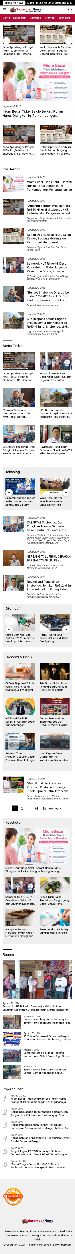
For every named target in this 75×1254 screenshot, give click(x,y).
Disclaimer (12, 1235)
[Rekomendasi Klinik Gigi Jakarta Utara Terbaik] (55, 917)
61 (36, 808)
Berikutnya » (52, 808)
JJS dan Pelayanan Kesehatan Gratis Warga (48, 276)
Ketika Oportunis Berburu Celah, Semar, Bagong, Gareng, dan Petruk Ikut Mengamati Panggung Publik (37, 51)
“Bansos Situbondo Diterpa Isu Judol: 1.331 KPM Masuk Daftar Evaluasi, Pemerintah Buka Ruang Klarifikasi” (48, 298)
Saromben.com (62, 1244)
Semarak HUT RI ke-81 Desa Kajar (43, 278)
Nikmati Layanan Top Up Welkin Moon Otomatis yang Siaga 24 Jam (20, 501)
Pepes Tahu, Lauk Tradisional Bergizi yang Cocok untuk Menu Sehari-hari (54, 900)
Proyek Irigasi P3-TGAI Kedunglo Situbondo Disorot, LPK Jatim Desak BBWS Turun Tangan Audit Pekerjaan (39, 1152)
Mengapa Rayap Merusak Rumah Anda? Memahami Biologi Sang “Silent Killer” (20, 933)
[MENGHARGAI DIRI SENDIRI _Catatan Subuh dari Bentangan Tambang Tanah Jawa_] (20, 706)
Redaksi (65, 1231)
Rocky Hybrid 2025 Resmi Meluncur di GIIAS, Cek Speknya (54, 638)
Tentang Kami (28, 1231)
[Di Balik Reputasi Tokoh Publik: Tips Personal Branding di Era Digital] (20, 671)
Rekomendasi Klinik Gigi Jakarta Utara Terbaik (54, 931)
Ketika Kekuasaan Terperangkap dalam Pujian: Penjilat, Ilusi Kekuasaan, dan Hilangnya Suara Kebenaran (39, 1113)
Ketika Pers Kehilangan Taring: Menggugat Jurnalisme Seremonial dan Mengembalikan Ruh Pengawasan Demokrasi (40, 1126)
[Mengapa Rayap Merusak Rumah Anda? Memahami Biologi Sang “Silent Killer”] (20, 917)
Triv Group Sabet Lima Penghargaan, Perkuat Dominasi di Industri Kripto (53, 687)
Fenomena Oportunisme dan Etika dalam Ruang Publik (47, 248)
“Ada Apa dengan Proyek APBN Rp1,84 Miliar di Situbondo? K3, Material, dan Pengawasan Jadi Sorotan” (18, 150)
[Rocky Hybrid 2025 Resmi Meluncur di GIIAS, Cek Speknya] (55, 622)
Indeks (38, 1239)
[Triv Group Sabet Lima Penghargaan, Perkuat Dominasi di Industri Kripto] (55, 671)
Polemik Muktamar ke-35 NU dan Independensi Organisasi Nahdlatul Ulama (47, 797)
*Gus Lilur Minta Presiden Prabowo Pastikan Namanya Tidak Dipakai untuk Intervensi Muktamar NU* (48, 789)
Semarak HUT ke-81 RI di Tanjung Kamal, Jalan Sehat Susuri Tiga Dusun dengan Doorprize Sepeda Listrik (47, 1054)
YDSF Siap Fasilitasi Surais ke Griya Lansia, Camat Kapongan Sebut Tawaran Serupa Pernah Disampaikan (47, 1071)
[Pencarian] (70, 10)
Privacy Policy (30, 1235)
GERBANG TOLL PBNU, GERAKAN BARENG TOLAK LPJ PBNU (49, 558)
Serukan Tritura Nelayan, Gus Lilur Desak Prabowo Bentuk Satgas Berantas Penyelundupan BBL (20, 757)
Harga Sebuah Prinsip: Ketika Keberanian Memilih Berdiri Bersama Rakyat (40, 1139)
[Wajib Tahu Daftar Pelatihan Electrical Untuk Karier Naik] (55, 486)
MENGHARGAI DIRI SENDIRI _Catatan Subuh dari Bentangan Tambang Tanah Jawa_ (20, 722)
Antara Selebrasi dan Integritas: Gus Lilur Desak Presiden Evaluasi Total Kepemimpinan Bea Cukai (54, 722)
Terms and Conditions (56, 1235)
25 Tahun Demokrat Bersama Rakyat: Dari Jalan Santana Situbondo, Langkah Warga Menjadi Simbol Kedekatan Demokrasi (48, 1038)
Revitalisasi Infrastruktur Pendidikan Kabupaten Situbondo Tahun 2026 (44, 595)
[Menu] (5, 10)
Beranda (10, 1231)
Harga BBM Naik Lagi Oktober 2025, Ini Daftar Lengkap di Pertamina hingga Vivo (20, 638)
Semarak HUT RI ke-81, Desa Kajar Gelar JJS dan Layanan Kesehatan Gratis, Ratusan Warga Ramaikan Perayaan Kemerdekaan (47, 271)
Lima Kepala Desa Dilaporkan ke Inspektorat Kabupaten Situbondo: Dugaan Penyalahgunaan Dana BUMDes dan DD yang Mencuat (54, 757)
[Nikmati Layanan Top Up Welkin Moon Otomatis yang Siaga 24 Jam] (20, 486)
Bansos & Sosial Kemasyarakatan (43, 305)
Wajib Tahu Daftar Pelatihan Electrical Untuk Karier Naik (51, 501)
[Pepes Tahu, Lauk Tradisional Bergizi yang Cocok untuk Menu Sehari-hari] (55, 885)
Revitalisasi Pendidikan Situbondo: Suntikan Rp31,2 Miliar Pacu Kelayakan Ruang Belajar (56, 450)
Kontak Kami (48, 1231)
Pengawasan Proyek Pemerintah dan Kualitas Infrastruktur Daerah (49, 219)
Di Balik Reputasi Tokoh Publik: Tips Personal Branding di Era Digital (19, 686)
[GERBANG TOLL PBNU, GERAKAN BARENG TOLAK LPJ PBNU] (13, 559)
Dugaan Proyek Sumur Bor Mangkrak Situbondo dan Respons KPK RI (45, 333)
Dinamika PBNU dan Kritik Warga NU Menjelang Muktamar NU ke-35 (45, 567)
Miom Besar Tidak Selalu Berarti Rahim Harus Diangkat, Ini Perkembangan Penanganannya (33, 115)
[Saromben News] (25, 10)
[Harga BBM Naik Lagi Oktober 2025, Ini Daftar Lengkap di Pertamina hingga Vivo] (20, 622)
